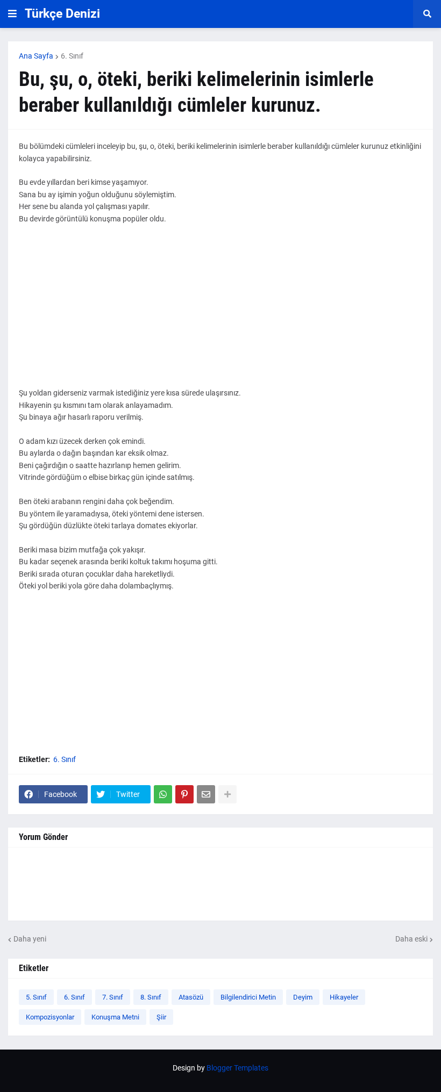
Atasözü (191, 997)
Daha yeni (29, 939)
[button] (12, 14)
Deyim (302, 997)
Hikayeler (344, 997)
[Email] (206, 794)
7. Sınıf (112, 997)
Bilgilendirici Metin (248, 997)
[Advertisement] (220, 311)
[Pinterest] (184, 794)
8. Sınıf (150, 997)
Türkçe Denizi (62, 13)
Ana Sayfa (36, 56)
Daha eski (411, 939)
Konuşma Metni (115, 1017)
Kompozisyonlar (50, 1017)
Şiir (161, 1017)
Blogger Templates (237, 1068)
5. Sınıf (36, 997)
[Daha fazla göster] (227, 794)
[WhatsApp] (163, 794)
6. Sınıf (72, 56)
